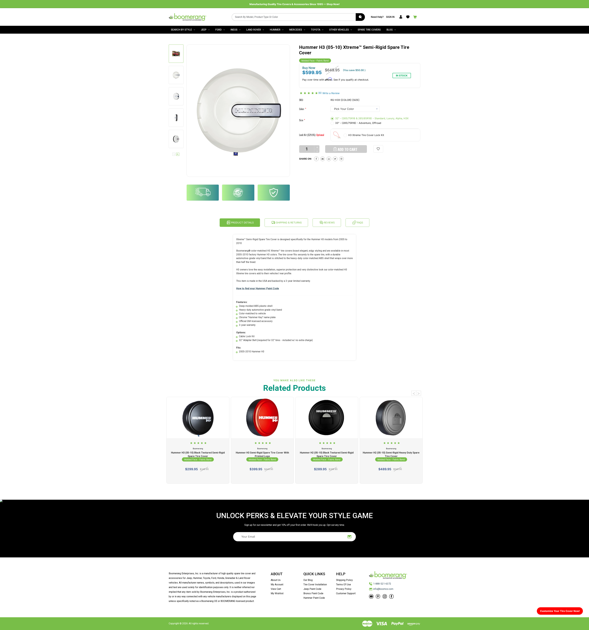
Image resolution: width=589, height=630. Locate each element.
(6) (320, 92)
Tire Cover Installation (315, 584)
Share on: (305, 158)
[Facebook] (316, 159)
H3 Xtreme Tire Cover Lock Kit (366, 135)
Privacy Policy (343, 588)
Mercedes (295, 29)
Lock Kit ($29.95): (311, 135)
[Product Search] (360, 17)
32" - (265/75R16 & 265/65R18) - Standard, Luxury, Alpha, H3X (371, 118)
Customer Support (346, 593)
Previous (173, 154)
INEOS (234, 29)
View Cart (276, 588)
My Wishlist (277, 593)
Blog (390, 29)
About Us (276, 580)
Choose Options (198, 477)
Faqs (359, 222)
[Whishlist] (408, 16)
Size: (302, 120)
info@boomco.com (383, 588)
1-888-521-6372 (382, 583)
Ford (218, 29)
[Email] (322, 159)
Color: (302, 109)
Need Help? (377, 17)
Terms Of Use (343, 584)
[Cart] (415, 16)
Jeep (203, 29)
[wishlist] (378, 149)
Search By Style (181, 29)
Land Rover (253, 29)
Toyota (315, 29)
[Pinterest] (341, 159)
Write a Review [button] (331, 93)
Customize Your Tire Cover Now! (560, 611)
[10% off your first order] (349, 536)
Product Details (242, 222)
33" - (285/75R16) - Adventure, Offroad (358, 122)
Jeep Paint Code (312, 588)
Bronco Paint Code (313, 593)
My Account (277, 584)
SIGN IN (390, 17)
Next (177, 154)
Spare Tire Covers (369, 29)
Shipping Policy (344, 580)
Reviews (329, 222)
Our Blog (308, 580)
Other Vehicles (339, 29)
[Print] (329, 159)
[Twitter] (335, 159)
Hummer (275, 29)
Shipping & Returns (288, 222)
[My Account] (401, 16)
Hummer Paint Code (314, 597)
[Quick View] (197, 427)
